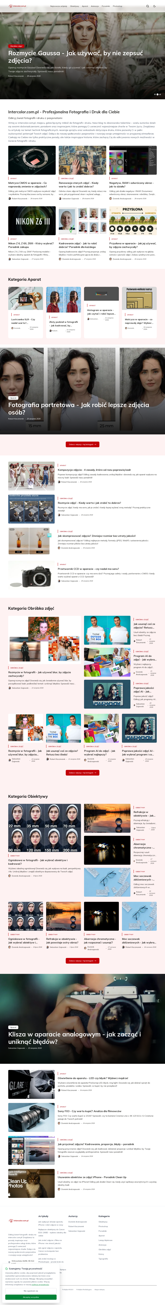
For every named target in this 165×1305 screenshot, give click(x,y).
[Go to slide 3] (160, 94)
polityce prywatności (40, 1284)
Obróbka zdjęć (16, 46)
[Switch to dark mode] (154, 6)
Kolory (101, 1254)
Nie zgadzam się (31, 1291)
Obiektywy (74, 6)
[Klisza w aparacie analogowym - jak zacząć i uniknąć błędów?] (82, 1019)
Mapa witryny (100, 1289)
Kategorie (104, 1216)
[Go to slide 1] (155, 94)
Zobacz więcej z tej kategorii (81, 444)
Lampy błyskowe (105, 1240)
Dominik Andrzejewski (77, 1222)
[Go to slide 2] (158, 94)
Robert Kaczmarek (16, 76)
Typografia (103, 1259)
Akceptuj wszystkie (31, 1297)
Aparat (85, 6)
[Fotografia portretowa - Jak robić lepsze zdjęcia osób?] (82, 389)
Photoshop (117, 6)
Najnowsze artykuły (58, 6)
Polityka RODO (67, 1289)
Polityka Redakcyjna (84, 1289)
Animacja (95, 6)
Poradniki (106, 6)
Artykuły (43, 1216)
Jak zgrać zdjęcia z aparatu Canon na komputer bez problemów (50, 1251)
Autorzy (73, 1216)
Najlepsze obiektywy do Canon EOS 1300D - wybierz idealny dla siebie (52, 1232)
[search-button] (147, 6)
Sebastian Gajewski (16, 1048)
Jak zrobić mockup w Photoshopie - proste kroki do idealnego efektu (51, 1262)
